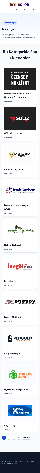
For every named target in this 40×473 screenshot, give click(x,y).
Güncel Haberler (16, 10)
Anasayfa (4, 10)
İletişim (36, 10)
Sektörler (28, 10)
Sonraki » (26, 437)
